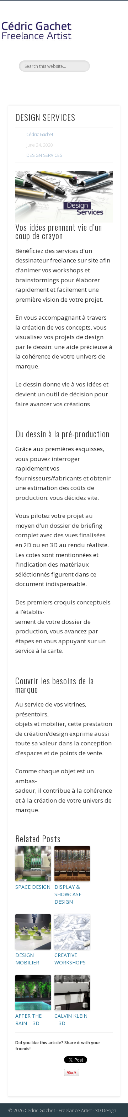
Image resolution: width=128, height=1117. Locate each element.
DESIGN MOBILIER (27, 959)
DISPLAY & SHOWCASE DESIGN (67, 894)
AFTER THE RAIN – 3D (28, 1019)
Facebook (41, 83)
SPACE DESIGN (32, 886)
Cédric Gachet (39, 134)
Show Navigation (103, 63)
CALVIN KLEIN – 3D (70, 1019)
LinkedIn (85, 83)
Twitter (56, 83)
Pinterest (70, 83)
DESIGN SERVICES (44, 155)
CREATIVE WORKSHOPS (70, 959)
